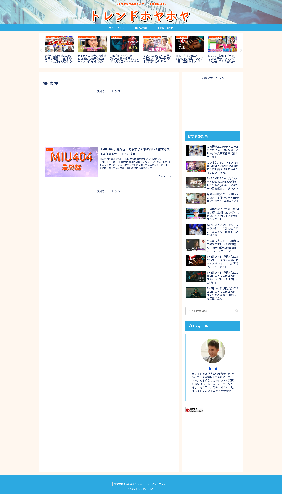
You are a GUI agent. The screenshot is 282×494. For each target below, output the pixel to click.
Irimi (213, 368)
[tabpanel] (59, 50)
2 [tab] (141, 70)
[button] (237, 311)
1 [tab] (136, 70)
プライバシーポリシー (156, 483)
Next (241, 50)
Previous (41, 50)
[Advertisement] (108, 117)
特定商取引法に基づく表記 (128, 483)
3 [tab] (146, 70)
